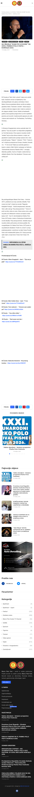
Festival (4, 41)
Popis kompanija (6, 708)
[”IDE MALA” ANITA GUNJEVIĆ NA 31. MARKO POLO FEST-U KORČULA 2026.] (7, 532)
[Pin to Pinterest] (24, 91)
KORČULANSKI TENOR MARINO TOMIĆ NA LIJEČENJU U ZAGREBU (21, 503)
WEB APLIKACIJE (24, 786)
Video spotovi (17, 638)
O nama (5, 687)
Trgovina (17, 630)
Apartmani (17, 604)
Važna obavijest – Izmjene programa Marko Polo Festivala (22, 474)
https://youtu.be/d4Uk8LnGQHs (13, 309)
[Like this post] (12, 91)
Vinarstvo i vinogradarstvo (17, 645)
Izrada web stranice (7, 705)
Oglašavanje (5, 690)
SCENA (21, 41)
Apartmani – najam (17, 607)
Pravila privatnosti (7, 696)
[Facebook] (17, 791)
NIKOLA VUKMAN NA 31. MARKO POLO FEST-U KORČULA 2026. (21, 516)
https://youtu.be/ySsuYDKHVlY (17, 363)
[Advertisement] (17, 69)
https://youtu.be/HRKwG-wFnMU (12, 315)
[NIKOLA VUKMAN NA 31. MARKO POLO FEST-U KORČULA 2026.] (7, 519)
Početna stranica (6, 12)
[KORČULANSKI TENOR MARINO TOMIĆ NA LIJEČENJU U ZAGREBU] (7, 505)
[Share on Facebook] (16, 91)
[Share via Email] (27, 91)
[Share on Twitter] (20, 91)
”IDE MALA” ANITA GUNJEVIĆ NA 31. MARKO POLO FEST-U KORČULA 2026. (21, 530)
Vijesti (26, 41)
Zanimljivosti (17, 649)
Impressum (5, 699)
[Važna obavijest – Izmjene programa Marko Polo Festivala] (17, 430)
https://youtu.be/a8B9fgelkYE (11, 321)
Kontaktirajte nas (7, 702)
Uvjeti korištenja (6, 693)
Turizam (17, 634)
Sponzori (17, 626)
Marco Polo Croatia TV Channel (17, 619)
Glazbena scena (13, 41)
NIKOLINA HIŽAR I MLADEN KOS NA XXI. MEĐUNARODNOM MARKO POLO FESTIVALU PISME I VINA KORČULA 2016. (16, 775)
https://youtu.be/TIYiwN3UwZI (14, 262)
